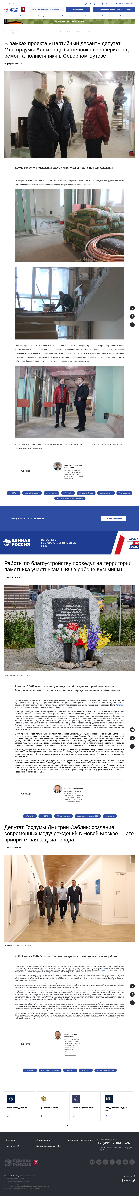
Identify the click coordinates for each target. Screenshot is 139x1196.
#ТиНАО (70, 1070)
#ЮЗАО (68, 493)
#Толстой (29, 816)
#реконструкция (106, 493)
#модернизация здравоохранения (70, 498)
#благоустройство (63, 816)
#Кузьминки (109, 816)
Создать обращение (113, 518)
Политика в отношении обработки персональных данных (26, 1186)
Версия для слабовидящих (124, 3)
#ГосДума (85, 1070)
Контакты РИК (13, 1146)
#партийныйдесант (32, 493)
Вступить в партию (127, 16)
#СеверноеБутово (86, 493)
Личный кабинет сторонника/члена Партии (113, 10)
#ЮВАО (45, 816)
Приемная (88, 16)
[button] (67, 1125)
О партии (7, 16)
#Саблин (30, 1070)
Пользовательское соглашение (16, 1182)
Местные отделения (68, 16)
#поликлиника (124, 493)
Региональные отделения (80, 1140)
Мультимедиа (106, 16)
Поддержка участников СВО (69, 22)
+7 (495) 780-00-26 (113, 1143)
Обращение (78, 10)
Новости (32, 31)
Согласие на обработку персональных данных (22, 1188)
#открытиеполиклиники (50, 1070)
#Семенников (51, 493)
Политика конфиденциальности (16, 1184)
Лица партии (24, 16)
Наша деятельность (45, 16)
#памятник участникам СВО (87, 816)
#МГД (14, 493)
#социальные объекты (105, 1070)
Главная (7, 31)
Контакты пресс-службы (48, 1146)
